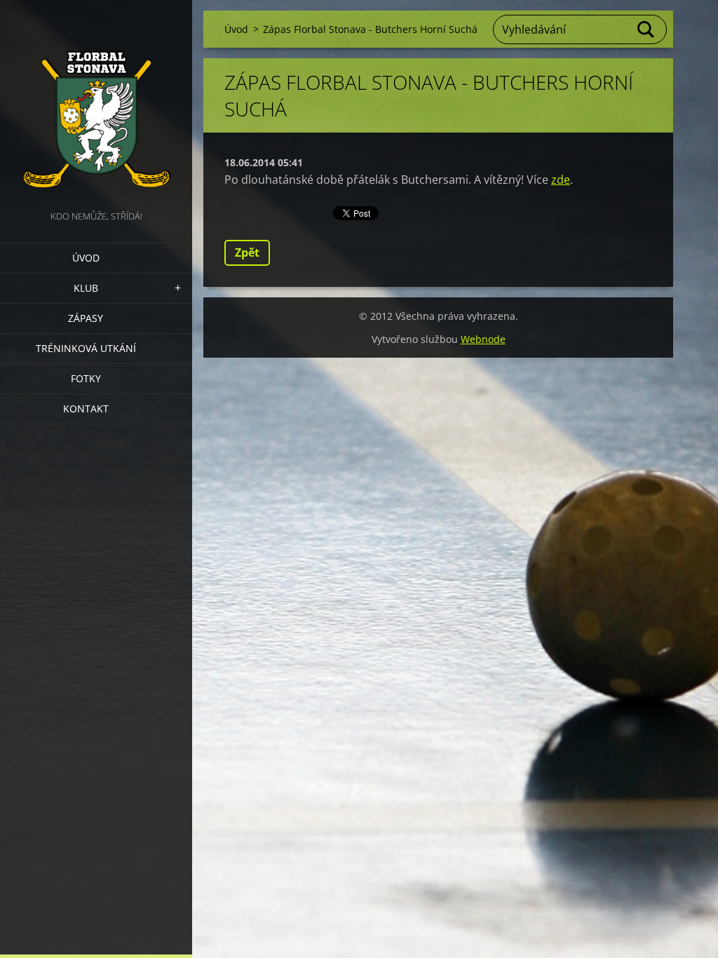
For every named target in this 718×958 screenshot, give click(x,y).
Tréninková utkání (86, 348)
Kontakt (86, 408)
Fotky (86, 378)
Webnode (483, 339)
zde (560, 179)
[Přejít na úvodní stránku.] (96, 104)
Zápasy (85, 318)
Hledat (646, 29)
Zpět (247, 252)
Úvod (86, 257)
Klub (86, 288)
